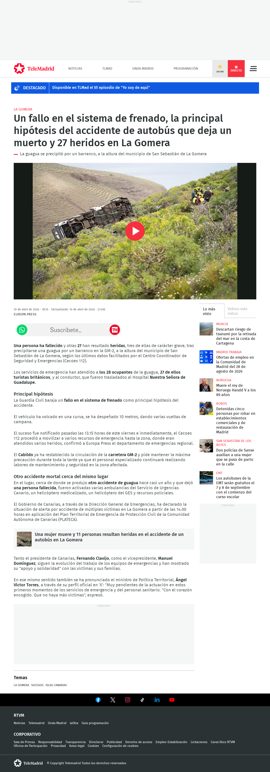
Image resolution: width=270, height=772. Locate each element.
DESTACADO (34, 88)
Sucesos (37, 685)
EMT (219, 473)
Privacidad (58, 746)
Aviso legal (76, 746)
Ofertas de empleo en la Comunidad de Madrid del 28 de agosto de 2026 (206, 357)
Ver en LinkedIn (157, 700)
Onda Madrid (143, 68)
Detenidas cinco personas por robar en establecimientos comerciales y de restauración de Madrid (206, 408)
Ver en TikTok (142, 700)
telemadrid (28, 763)
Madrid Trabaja (229, 352)
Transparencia (75, 742)
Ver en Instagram (127, 700)
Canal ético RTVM (223, 742)
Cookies (93, 746)
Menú (253, 68)
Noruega (223, 380)
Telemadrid (36, 723)
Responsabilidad (50, 742)
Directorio (96, 742)
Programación (186, 68)
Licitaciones (199, 742)
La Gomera (23, 109)
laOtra (74, 723)
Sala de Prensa (24, 742)
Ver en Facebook (98, 700)
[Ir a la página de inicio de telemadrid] (34, 68)
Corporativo (27, 734)
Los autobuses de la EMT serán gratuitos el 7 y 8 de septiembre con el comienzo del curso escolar (206, 477)
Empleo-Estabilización (171, 742)
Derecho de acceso (138, 742)
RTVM (19, 715)
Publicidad (114, 742)
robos (221, 403)
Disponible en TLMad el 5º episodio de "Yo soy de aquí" (101, 88)
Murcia (222, 324)
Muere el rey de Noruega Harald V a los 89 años (206, 385)
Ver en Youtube (172, 700)
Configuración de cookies (120, 746)
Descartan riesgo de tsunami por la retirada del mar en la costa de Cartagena (206, 328)
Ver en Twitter (113, 700)
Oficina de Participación (30, 746)
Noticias (75, 68)
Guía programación (95, 723)
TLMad (107, 68)
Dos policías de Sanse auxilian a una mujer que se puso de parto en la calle (206, 445)
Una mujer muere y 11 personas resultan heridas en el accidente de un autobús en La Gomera (24, 539)
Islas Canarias (56, 685)
